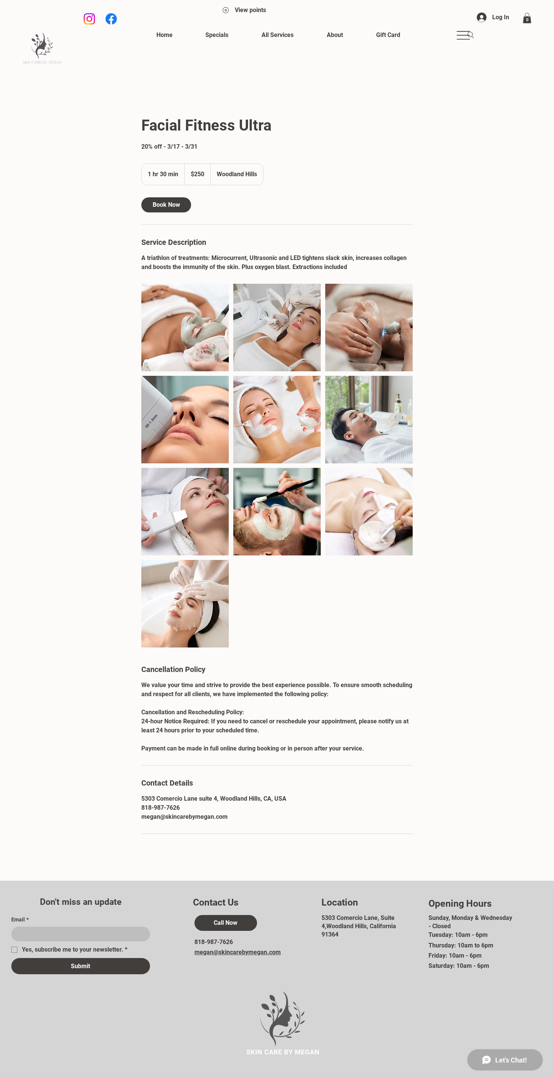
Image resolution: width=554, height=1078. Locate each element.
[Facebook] (111, 18)
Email (20, 920)
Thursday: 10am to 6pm (461, 945)
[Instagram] (89, 18)
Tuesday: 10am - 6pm (458, 934)
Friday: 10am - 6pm (455, 955)
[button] (527, 18)
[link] (166, 204)
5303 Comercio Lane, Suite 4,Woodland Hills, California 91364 (358, 926)
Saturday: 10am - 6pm (459, 965)
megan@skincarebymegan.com (237, 952)
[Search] (471, 35)
